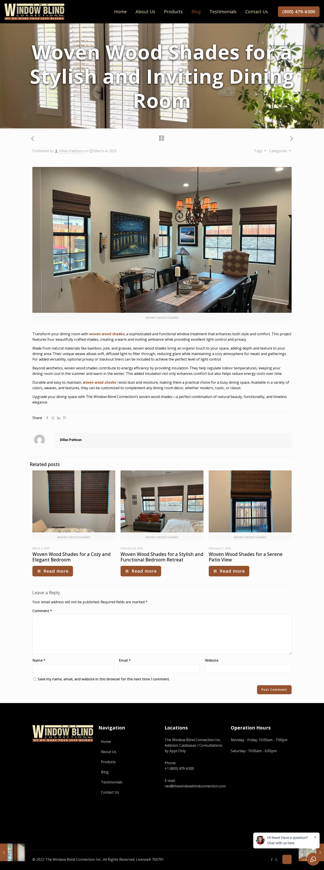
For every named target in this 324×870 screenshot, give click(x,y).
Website (211, 660)
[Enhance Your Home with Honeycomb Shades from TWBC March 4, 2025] (12, 852)
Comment (42, 610)
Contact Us (110, 792)
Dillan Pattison (71, 150)
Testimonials (111, 782)
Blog (105, 772)
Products (108, 761)
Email (125, 660)
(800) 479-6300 (298, 12)
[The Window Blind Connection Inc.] (34, 11)
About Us (108, 751)
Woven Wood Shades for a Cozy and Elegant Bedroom (71, 557)
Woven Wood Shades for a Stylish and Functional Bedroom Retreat (162, 557)
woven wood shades (107, 333)
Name (38, 660)
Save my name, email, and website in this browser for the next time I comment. (104, 679)
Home (106, 741)
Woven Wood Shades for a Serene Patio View (246, 557)
